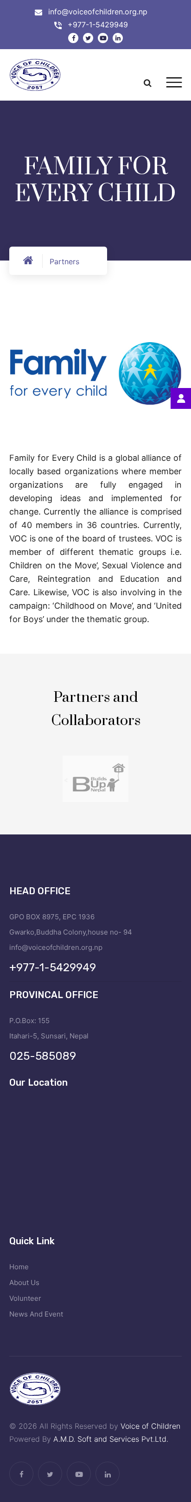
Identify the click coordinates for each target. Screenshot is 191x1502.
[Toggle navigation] (174, 82)
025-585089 (42, 1056)
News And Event (36, 1314)
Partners (64, 261)
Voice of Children (150, 1426)
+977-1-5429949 (98, 24)
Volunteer (25, 1298)
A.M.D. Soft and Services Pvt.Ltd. (110, 1439)
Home (19, 1266)
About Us (24, 1282)
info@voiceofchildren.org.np (97, 11)
